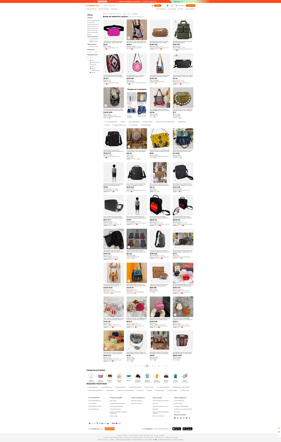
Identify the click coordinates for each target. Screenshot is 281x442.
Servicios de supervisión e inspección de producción (118, 412)
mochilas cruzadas (160, 390)
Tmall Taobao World (133, 435)
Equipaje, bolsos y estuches (114, 13)
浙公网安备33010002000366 (164, 439)
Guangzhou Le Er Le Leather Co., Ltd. (111, 156)
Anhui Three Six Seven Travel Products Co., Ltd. (160, 256)
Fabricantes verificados (136, 400)
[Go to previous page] (129, 366)
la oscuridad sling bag (146, 125)
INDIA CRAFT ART (154, 115)
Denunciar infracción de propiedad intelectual (160, 412)
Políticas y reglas (113, 416)
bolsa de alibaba (110, 390)
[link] (279, 428)
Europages (161, 435)
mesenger (150, 390)
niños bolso (107, 125)
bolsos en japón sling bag (134, 121)
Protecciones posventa (115, 409)
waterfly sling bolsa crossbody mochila (181, 387)
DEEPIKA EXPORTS (177, 156)
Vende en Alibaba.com (179, 400)
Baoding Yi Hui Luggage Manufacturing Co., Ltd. (137, 190)
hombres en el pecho (148, 121)
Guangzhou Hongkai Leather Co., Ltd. (181, 82)
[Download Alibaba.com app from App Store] (176, 428)
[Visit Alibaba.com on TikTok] (189, 418)
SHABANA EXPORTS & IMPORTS (157, 81)
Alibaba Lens (95, 428)
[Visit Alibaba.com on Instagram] (184, 418)
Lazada (140, 435)
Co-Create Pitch (92, 403)
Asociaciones (177, 411)
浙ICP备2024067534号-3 (178, 439)
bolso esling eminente (93, 387)
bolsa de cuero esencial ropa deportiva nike (166, 121)
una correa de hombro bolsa (111, 121)
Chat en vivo (155, 403)
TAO (152, 435)
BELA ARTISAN (176, 116)
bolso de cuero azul (150, 387)
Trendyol (156, 435)
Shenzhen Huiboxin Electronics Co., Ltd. (182, 291)
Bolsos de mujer (126, 13)
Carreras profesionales (94, 409)
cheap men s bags (185, 390)
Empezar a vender (178, 403)
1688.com (125, 435)
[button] (152, 5)
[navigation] (93, 190)
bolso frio (123, 121)
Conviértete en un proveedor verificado (183, 409)
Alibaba (104, 13)
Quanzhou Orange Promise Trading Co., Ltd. (136, 82)
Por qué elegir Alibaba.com (95, 400)
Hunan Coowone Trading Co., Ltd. (111, 258)
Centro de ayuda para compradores (161, 400)
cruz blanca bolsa (133, 125)
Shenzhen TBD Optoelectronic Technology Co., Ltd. (137, 223)
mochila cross (140, 390)
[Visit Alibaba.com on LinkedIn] (178, 418)
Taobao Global (146, 435)
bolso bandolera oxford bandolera (96, 390)
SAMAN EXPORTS (154, 358)
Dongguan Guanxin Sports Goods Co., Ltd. (159, 47)
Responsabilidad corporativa (95, 406)
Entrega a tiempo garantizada (116, 406)
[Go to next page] (167, 366)
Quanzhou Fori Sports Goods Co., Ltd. (181, 190)
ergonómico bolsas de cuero (120, 125)
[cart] (172, 5)
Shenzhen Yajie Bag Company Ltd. (134, 47)
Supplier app (149, 428)
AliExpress (119, 435)
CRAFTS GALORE (130, 359)
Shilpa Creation (130, 157)
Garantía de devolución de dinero (117, 403)
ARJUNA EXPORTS (154, 290)
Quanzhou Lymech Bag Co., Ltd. (110, 47)
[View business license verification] (153, 440)
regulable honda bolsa (120, 387)
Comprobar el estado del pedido (181, 406)
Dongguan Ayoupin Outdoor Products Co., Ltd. (183, 48)
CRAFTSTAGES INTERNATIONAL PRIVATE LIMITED (160, 156)
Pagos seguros (113, 400)
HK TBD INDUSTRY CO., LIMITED (110, 190)
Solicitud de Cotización (136, 403)
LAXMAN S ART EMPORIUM (133, 256)
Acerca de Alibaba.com (94, 397)
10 (158, 365)
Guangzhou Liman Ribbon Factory (111, 82)
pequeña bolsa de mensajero (135, 387)
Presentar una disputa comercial (160, 406)
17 (164, 365)
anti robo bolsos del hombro (163, 387)
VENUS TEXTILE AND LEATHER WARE (112, 116)
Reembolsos (155, 409)
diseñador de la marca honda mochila (125, 390)
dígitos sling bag (182, 121)
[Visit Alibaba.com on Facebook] (175, 418)
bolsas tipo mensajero (172, 390)
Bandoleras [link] (135, 13)
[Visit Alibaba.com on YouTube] (186, 418)
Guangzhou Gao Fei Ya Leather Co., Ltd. (112, 224)
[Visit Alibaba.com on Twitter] (181, 418)
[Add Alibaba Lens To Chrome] (109, 428)
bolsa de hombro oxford (107, 387)
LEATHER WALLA (154, 190)
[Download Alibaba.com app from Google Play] (187, 428)
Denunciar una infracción (158, 416)
